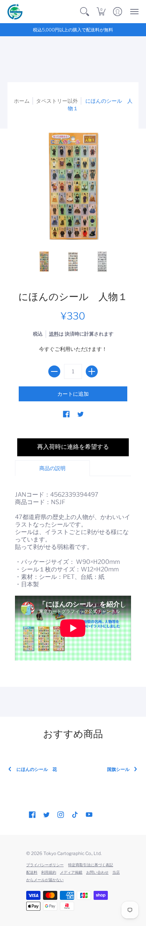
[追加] (92, 371)
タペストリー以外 (57, 101)
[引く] (54, 371)
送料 (54, 334)
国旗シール (118, 769)
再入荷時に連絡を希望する (73, 446)
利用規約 (48, 872)
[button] (84, 11)
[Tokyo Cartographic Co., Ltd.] (14, 11)
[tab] (52, 468)
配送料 (31, 872)
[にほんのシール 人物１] (44, 261)
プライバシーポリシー (45, 864)
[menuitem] (84, 11)
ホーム (22, 101)
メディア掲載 (71, 872)
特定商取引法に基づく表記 (90, 864)
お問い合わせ (97, 872)
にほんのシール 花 (36, 769)
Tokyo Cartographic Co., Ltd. (72, 853)
